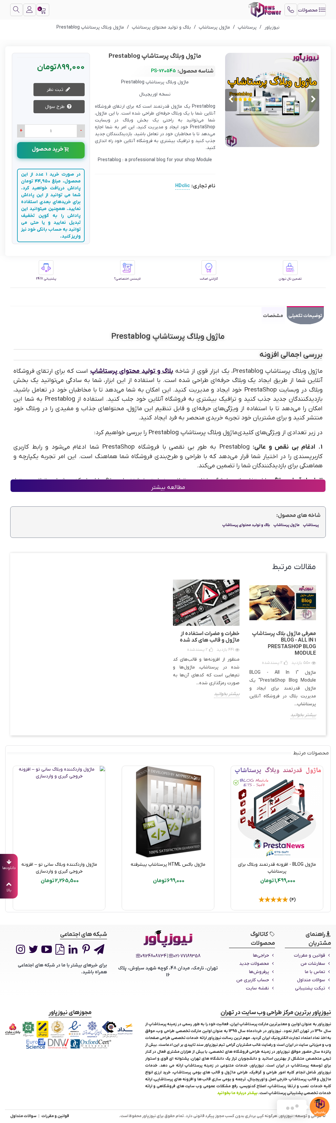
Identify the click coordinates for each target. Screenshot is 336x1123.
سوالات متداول (311, 980)
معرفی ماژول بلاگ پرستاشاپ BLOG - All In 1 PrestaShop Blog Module (284, 643)
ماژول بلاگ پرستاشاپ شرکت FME (59, 864)
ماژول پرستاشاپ (286, 525)
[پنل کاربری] (29, 10)
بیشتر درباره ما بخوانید (237, 1093)
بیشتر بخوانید (303, 715)
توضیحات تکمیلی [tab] (305, 316)
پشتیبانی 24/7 (46, 279)
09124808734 (153, 956)
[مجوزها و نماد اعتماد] (70, 1035)
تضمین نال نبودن (290, 279)
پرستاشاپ (311, 525)
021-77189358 (186, 956)
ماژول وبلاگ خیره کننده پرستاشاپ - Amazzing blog (168, 868)
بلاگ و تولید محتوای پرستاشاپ (131, 371)
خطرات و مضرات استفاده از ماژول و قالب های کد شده (210, 637)
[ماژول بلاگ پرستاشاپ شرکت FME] (59, 812)
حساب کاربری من (252, 980)
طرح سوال (55, 107)
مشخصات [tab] (273, 316)
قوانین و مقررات (309, 955)
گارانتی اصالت (209, 279)
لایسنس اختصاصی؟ (127, 279)
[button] (231, 100)
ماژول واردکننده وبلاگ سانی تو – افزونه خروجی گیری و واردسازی (277, 868)
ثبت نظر (56, 90)
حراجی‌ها (261, 955)
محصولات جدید (254, 964)
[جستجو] (16, 10)
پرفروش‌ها (259, 972)
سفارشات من (313, 964)
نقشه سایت (257, 988)
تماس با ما (315, 972)
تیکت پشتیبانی (310, 988)
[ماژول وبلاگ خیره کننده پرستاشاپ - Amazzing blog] (168, 812)
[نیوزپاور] (264, 10)
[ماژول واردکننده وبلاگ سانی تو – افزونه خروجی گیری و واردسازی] (277, 812)
